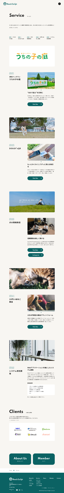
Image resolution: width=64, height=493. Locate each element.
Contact (59, 478)
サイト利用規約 (44, 487)
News (44, 478)
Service (38, 478)
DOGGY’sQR (21, 38)
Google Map (12, 487)
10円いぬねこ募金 (40, 37)
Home (10, 470)
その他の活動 (31, 483)
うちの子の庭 (12, 37)
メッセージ (31, 481)
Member (52, 478)
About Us (31, 478)
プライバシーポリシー (51, 487)
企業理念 (30, 480)
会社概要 (30, 485)
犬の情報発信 (30, 37)
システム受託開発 (50, 37)
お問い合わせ (33, 397)
